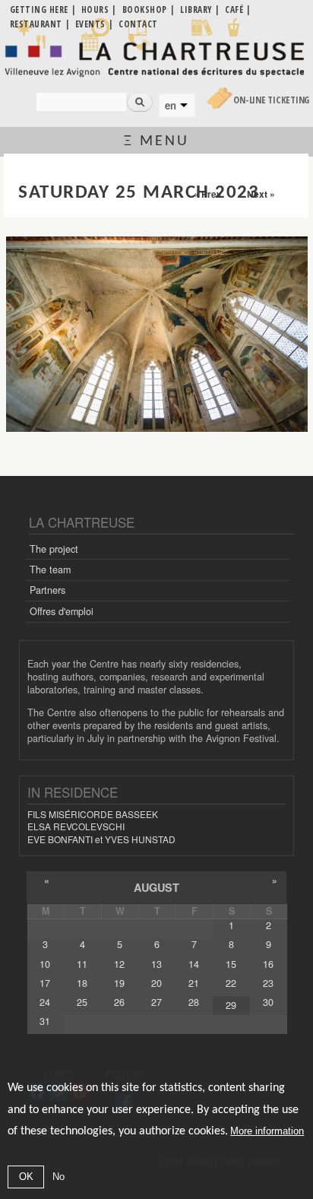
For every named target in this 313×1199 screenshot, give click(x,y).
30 (268, 1002)
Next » (261, 194)
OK (26, 1176)
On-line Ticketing (271, 100)
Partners (47, 590)
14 (193, 964)
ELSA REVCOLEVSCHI (76, 826)
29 (231, 1005)
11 (82, 964)
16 (268, 964)
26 (119, 1002)
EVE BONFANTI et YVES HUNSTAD (101, 839)
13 (156, 964)
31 (45, 1021)
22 (231, 983)
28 (193, 1002)
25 (82, 1002)
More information (267, 1131)
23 (268, 983)
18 (82, 983)
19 (119, 983)
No (58, 1176)
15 (231, 964)
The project (54, 549)
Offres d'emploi (61, 611)
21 (193, 983)
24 (45, 1002)
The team (50, 569)
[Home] (156, 58)
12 (119, 964)
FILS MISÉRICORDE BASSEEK (92, 813)
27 (156, 1002)
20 (156, 983)
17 (45, 983)
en (170, 106)
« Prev (208, 194)
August (156, 887)
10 (45, 964)
